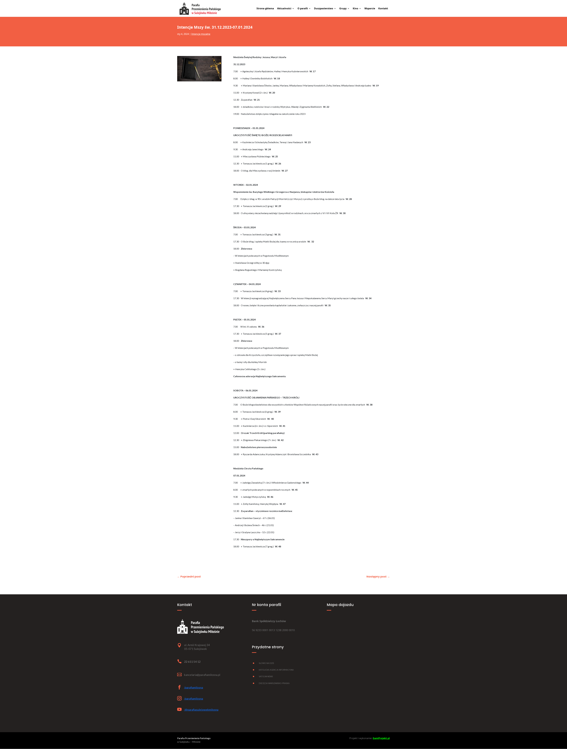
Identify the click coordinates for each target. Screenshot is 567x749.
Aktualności (284, 8)
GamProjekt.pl (381, 738)
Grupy (343, 8)
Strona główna (265, 8)
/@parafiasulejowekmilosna (201, 709)
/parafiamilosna (193, 687)
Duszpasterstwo (323, 8)
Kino (355, 8)
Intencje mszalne (200, 34)
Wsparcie (369, 8)
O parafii (303, 8)
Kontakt (383, 8)
